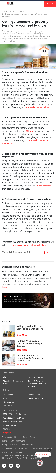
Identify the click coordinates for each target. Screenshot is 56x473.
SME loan (29, 131)
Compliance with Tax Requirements (17, 444)
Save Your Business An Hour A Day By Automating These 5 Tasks (30, 358)
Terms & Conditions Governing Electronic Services (37, 384)
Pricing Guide (34, 394)
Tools (5, 398)
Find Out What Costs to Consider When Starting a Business (29, 343)
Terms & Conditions (11, 437)
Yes (38, 253)
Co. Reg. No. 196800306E (13, 452)
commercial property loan (37, 107)
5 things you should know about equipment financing (30, 327)
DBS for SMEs (8, 11)
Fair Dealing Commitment (13, 441)
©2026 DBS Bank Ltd (41, 448)
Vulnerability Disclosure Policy (15, 448)
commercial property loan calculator (29, 245)
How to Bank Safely (36, 398)
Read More (22, 335)
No (48, 253)
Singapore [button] (7, 432)
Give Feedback (9, 402)
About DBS (7, 377)
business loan (44, 185)
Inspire (21, 11)
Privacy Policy (29, 437)
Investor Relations (36, 377)
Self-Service (8, 394)
